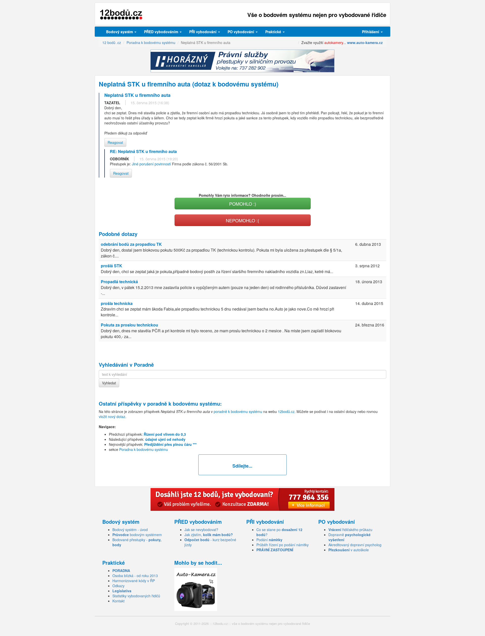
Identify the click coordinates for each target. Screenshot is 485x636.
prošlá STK (111, 266)
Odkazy (118, 585)
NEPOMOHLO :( (242, 220)
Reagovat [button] (115, 142)
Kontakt (118, 600)
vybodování (203, 31)
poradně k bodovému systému (183, 403)
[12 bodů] (121, 14)
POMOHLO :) (242, 203)
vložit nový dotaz (112, 416)
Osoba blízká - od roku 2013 (135, 575)
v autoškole (348, 549)
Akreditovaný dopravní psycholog (354, 544)
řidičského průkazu (350, 529)
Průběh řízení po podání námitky (282, 544)
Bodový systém (120, 31)
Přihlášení (371, 31)
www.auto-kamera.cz (365, 42)
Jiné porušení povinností (151, 163)
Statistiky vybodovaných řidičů (136, 595)
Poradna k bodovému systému (143, 449)
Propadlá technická (119, 281)
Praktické (273, 31)
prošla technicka (117, 303)
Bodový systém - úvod (130, 529)
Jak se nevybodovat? (201, 529)
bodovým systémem (137, 534)
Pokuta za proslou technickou (129, 325)
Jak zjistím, (208, 534)
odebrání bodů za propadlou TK (131, 244)
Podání (269, 539)
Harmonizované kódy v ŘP (133, 580)
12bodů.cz (286, 411)
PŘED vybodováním (161, 31)
